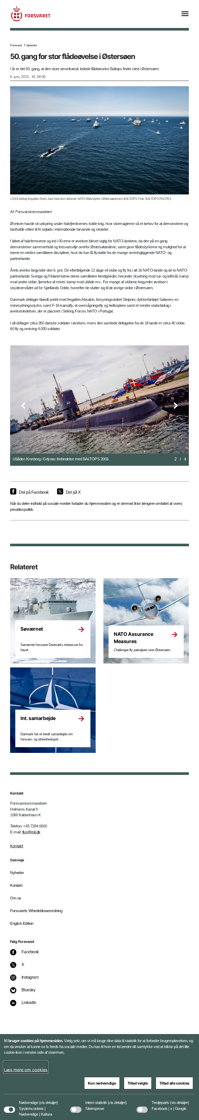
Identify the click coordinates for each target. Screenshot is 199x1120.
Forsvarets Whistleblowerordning (36, 910)
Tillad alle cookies (174, 1083)
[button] (23, 405)
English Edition (21, 923)
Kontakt (16, 845)
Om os (15, 898)
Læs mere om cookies (25, 1069)
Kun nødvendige (102, 1083)
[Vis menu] (185, 14)
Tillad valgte (137, 1083)
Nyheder (31, 45)
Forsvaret (16, 45)
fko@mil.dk (31, 832)
